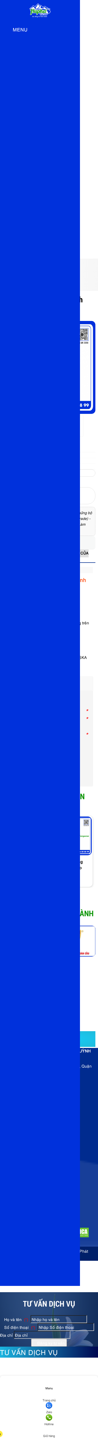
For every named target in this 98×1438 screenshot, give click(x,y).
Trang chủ (49, 1400)
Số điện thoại (19, 1327)
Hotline (49, 1424)
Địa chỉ (6, 1334)
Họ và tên (15, 1319)
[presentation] (87, 858)
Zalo (49, 1412)
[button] (7, 30)
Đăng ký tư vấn (50, 1342)
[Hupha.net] (40, 19)
